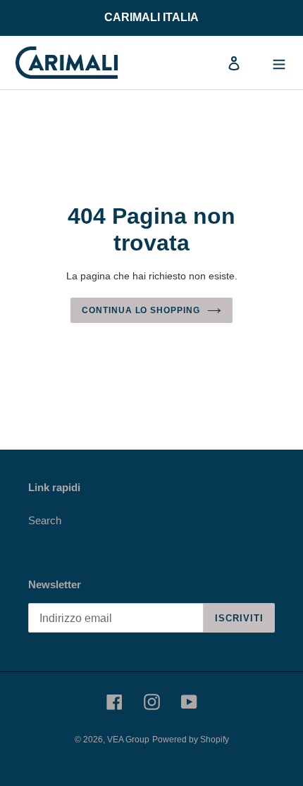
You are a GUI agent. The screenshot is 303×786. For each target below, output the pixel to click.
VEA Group (128, 739)
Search (44, 520)
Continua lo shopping (141, 310)
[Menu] (279, 63)
